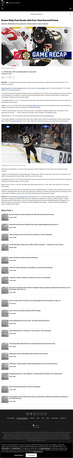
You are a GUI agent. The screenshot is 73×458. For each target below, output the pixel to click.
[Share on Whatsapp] (2, 77)
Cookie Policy (16, 448)
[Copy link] (13, 77)
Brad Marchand (34, 105)
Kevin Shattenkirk (18, 88)
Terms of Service (38, 451)
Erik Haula (16, 121)
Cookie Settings (44, 448)
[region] (36, 450)
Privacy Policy (5, 448)
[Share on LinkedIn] (10, 77)
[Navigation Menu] (70, 8)
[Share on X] (6, 77)
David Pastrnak (5, 88)
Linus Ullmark (41, 88)
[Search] (2, 8)
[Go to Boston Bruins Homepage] (13, 3)
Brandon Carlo (49, 116)
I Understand (31, 455)
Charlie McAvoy (22, 196)
